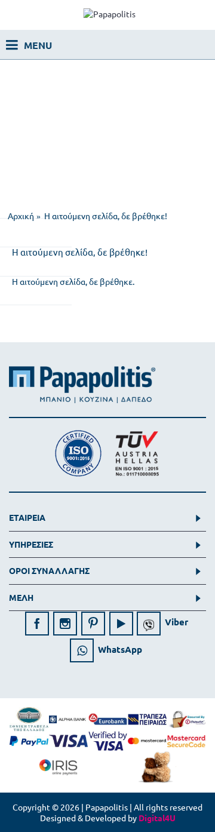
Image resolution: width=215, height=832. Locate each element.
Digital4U (157, 817)
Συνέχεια (173, 314)
